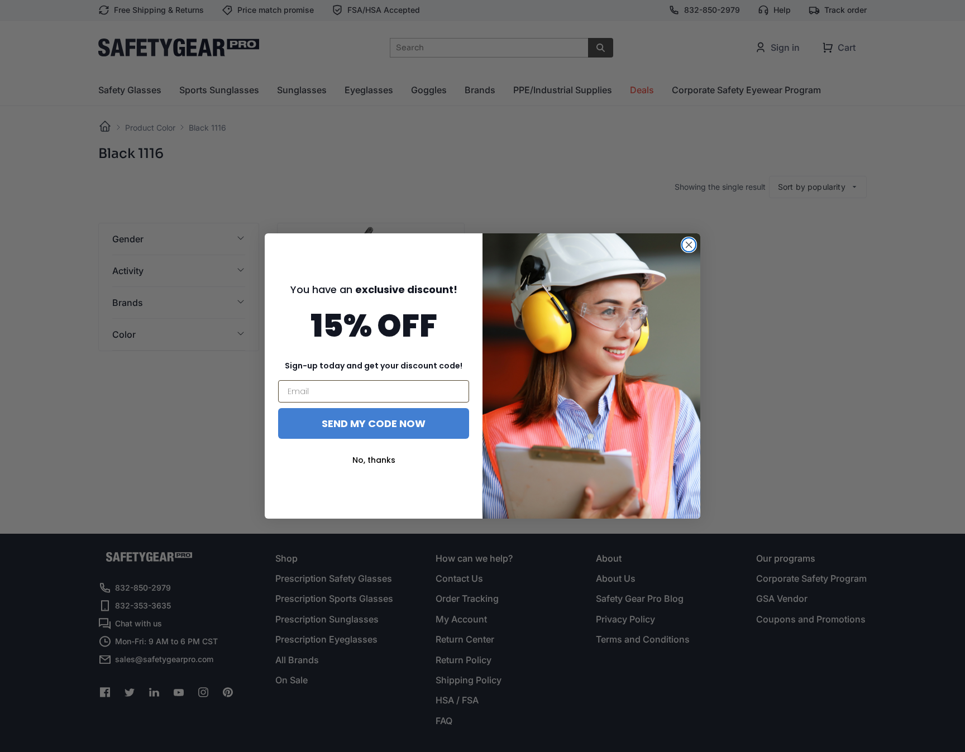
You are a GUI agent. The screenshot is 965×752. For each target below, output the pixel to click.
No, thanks (373, 460)
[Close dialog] (689, 245)
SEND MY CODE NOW (374, 423)
